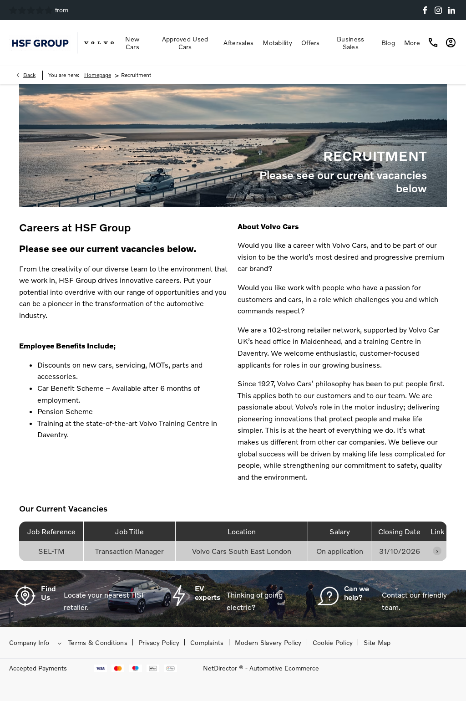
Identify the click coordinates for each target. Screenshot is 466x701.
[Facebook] (425, 10)
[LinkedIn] (451, 10)
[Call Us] (433, 43)
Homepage (97, 75)
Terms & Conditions (97, 642)
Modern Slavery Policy (268, 642)
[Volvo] (99, 42)
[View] (437, 551)
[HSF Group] (40, 43)
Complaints (207, 642)
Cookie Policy (333, 642)
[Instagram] (438, 10)
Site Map (377, 642)
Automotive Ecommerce (284, 668)
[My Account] (449, 43)
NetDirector (221, 668)
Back (29, 75)
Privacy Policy (158, 642)
